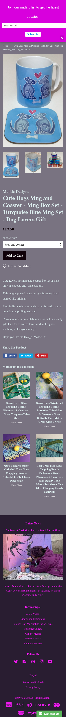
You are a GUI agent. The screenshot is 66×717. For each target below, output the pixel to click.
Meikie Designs (42, 697)
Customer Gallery (33, 628)
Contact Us (51, 713)
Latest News (33, 523)
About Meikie (33, 614)
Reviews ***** (33, 638)
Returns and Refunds (33, 682)
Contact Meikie (33, 633)
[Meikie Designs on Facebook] (24, 662)
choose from (10, 238)
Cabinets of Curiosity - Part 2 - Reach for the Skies (33, 530)
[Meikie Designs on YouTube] (50, 662)
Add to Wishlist (18, 266)
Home (5, 45)
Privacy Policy (33, 687)
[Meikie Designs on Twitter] (16, 662)
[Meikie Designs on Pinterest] (33, 662)
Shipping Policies (33, 643)
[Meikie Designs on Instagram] (41, 662)
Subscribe (33, 34)
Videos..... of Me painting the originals (33, 624)
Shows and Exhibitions (33, 619)
